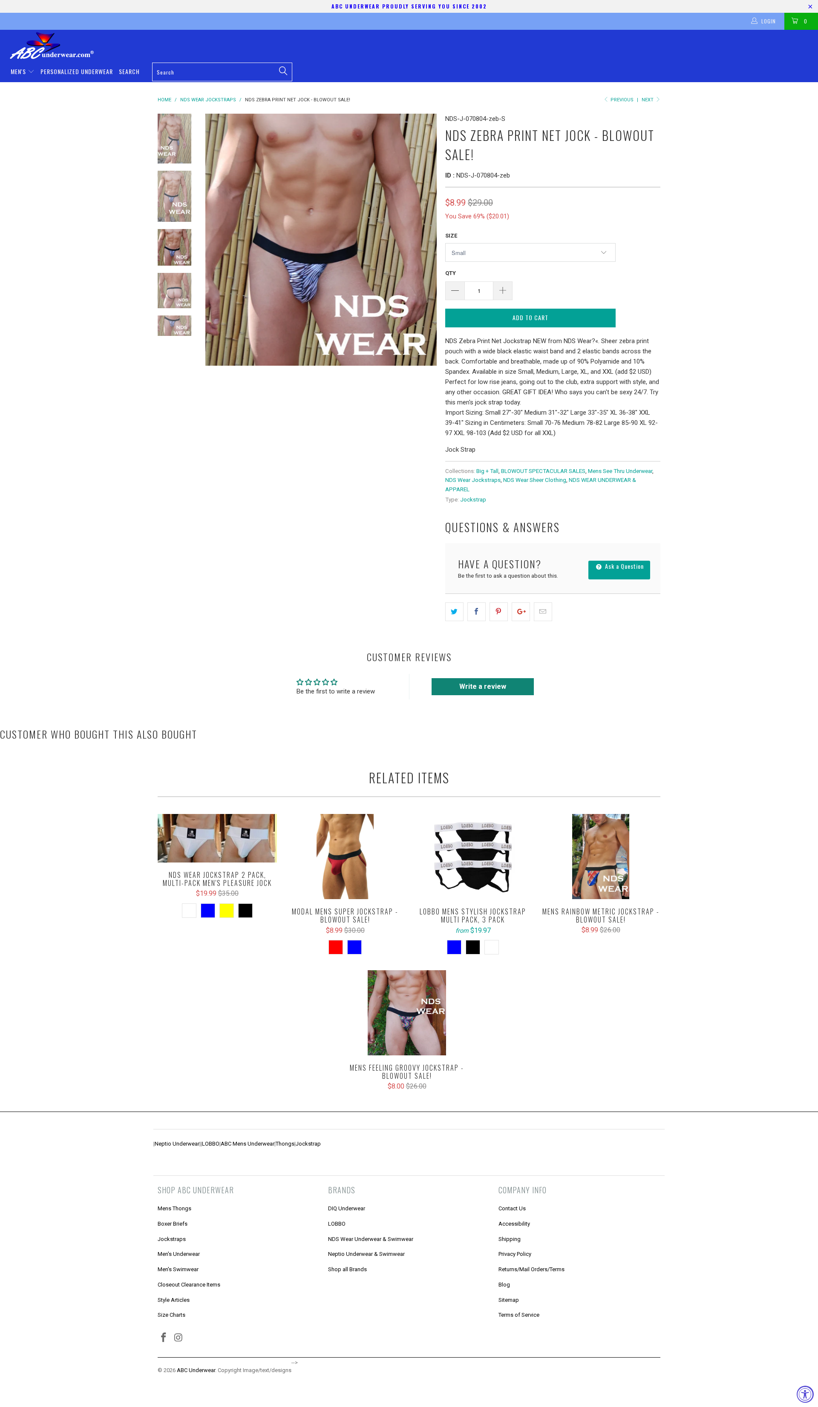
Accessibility (514, 1224)
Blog (504, 1284)
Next (648, 100)
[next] (424, 240)
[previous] (217, 240)
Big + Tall (487, 470)
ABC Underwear (196, 1370)
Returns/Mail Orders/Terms (531, 1269)
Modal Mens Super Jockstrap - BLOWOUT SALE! (345, 856)
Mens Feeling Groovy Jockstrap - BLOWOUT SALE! (407, 1012)
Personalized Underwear (76, 71)
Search (129, 71)
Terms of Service (518, 1315)
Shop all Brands (347, 1269)
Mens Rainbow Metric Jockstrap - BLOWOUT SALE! (600, 856)
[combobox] (222, 72)
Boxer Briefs (172, 1224)
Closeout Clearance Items (189, 1284)
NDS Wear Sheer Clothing (534, 479)
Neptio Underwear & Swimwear (366, 1254)
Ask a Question (623, 566)
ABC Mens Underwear (247, 1144)
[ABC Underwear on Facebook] (164, 1338)
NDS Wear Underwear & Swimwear (370, 1239)
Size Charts (171, 1315)
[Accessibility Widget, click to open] (805, 1394)
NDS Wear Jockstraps (473, 479)
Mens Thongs (174, 1208)
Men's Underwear (179, 1254)
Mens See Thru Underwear (620, 470)
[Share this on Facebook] (476, 611)
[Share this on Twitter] (454, 611)
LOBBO (210, 1144)
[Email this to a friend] (543, 611)
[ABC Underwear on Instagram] (179, 1338)
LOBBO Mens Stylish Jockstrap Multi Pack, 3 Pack (473, 856)
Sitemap (508, 1300)
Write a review (482, 686)
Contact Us (512, 1208)
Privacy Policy (514, 1254)
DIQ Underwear (346, 1208)
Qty (450, 273)
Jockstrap (473, 499)
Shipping (509, 1239)
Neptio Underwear (177, 1144)
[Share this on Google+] (521, 611)
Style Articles (174, 1300)
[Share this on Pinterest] (499, 611)
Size (451, 235)
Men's (19, 71)
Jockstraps (172, 1239)
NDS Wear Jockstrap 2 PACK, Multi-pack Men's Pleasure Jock (217, 838)
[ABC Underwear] (413, 45)
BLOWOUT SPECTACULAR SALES (543, 470)
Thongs (285, 1144)
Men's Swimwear (178, 1269)
